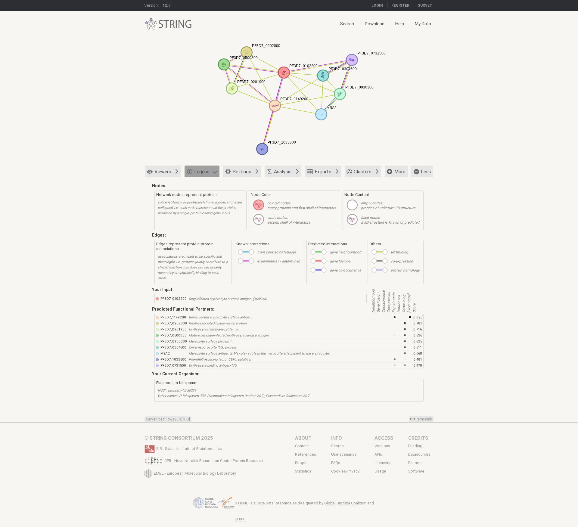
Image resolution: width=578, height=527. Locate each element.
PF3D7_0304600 (173, 347)
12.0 (167, 5)
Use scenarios (344, 454)
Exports (323, 172)
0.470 (417, 365)
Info (336, 438)
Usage (380, 471)
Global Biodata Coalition (345, 503)
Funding (415, 445)
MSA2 (165, 353)
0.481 (417, 359)
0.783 (417, 323)
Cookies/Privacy (345, 471)
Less (426, 172)
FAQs (335, 462)
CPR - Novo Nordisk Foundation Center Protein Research (213, 460)
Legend (202, 172)
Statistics (303, 471)
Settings (242, 172)
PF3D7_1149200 (173, 317)
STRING (151, 24)
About (303, 438)
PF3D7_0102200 (173, 298)
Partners (415, 462)
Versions (382, 445)
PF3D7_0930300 (173, 341)
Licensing (383, 462)
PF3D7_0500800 (173, 335)
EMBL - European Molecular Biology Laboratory (195, 473)
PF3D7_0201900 (173, 329)
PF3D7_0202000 (173, 323)
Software (416, 471)
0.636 (417, 335)
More (399, 172)
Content (302, 445)
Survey (425, 5)
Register (400, 5)
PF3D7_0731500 (173, 365)
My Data (423, 23)
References (305, 454)
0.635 (417, 341)
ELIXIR (240, 519)
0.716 (417, 329)
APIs (378, 454)
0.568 (417, 353)
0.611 (417, 347)
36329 (191, 390)
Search (347, 23)
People (301, 462)
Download (374, 23)
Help (399, 23)
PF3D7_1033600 (173, 359)
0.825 (417, 317)
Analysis (282, 172)
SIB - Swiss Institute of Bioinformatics (189, 448)
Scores (337, 445)
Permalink (423, 419)
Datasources (419, 454)
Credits (418, 438)
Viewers (162, 172)
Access (383, 438)
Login (377, 5)
